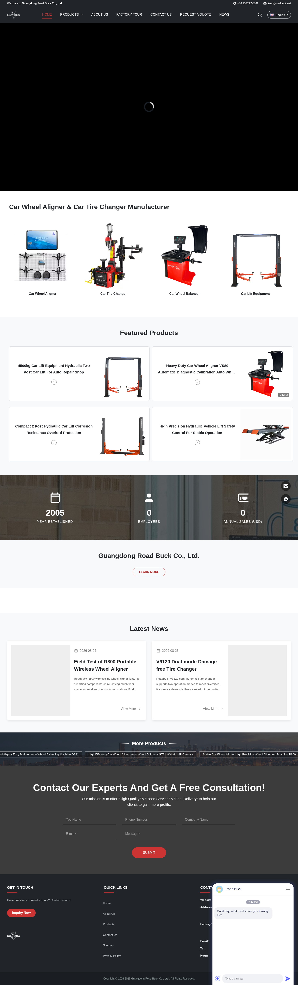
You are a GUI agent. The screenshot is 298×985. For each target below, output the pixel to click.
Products (70, 14)
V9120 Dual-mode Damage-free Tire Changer (187, 665)
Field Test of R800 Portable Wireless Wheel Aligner (105, 665)
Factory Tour (129, 14)
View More (129, 709)
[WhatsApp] (286, 499)
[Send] (288, 978)
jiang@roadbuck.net (279, 3)
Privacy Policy (112, 955)
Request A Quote (195, 14)
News (224, 14)
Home (47, 14)
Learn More (149, 572)
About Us (99, 14)
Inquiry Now (21, 912)
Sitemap (108, 945)
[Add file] (218, 978)
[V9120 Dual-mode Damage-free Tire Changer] (257, 680)
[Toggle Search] (259, 15)
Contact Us (161, 14)
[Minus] (287, 889)
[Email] (286, 486)
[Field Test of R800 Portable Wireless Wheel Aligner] (40, 680)
